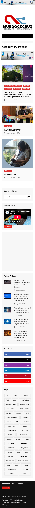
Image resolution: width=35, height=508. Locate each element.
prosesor (9, 452)
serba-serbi (23, 456)
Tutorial (25, 469)
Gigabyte (18, 413)
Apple (7, 400)
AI (7, 396)
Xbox (25, 474)
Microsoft (25, 430)
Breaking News (11, 404)
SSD (16, 465)
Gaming (8, 413)
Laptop (25, 426)
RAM (26, 452)
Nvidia (18, 439)
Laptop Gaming (11, 430)
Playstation (24, 448)
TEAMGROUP (12, 469)
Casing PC (18, 85)
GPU (27, 413)
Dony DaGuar (10, 175)
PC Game (11, 443)
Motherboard (23, 435)
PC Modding (17, 88)
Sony (8, 465)
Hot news (25, 417)
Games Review (23, 409)
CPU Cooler (10, 409)
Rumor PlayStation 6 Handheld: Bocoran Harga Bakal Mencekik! (21, 322)
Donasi (24, 502)
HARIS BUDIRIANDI (12, 130)
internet (26, 422)
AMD (15, 396)
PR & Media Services (16, 500)
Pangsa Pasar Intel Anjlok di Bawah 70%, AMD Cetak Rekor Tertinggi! (22, 310)
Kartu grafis (11, 426)
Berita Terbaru (9, 85)
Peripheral (24, 443)
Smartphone (10, 461)
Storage (26, 465)
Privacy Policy (15, 502)
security (10, 456)
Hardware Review (12, 417)
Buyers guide (24, 404)
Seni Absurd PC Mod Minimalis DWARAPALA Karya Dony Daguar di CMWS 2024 (17, 94)
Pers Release (11, 448)
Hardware (26, 85)
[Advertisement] (17, 251)
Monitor (10, 435)
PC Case (26, 439)
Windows (11, 474)
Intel (17, 422)
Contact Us (5, 502)
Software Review (23, 461)
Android (25, 396)
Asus (15, 400)
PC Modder (8, 88)
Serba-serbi (26, 88)
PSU (18, 452)
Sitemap (4, 505)
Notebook (9, 439)
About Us (5, 500)
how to (9, 422)
